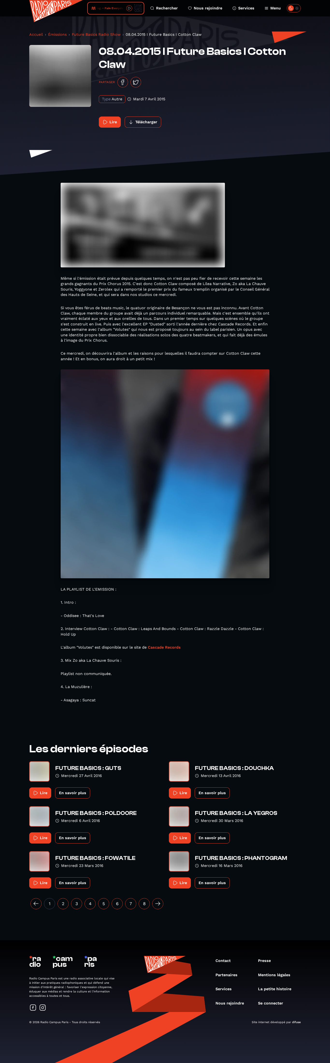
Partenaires (226, 975)
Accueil (36, 34)
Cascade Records (164, 647)
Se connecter (270, 1003)
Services (246, 8)
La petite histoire (274, 989)
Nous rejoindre (208, 8)
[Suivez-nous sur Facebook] (33, 1008)
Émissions (57, 34)
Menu (275, 8)
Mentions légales (274, 975)
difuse (296, 1022)
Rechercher (167, 8)
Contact (223, 960)
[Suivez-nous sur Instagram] (43, 1008)
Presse (264, 960)
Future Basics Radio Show (96, 34)
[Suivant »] (157, 903)
